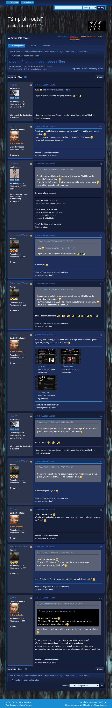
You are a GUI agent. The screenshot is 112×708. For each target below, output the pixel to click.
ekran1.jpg (44, 366)
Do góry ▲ (102, 702)
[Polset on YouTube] (11, 112)
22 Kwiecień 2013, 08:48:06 (45, 163)
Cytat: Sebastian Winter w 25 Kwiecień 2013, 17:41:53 (60, 604)
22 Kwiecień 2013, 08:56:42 (45, 235)
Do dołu (12, 77)
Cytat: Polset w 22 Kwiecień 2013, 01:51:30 (56, 241)
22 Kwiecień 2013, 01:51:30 (45, 85)
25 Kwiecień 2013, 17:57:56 (45, 598)
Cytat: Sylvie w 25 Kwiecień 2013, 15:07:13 (56, 553)
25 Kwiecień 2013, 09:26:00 (45, 461)
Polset (13, 84)
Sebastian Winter (19, 235)
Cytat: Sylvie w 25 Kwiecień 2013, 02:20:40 (56, 422)
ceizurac (14, 163)
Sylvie (86, 52)
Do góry (12, 669)
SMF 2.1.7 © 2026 (12, 702)
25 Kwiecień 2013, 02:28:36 (45, 416)
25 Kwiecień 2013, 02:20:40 (47, 334)
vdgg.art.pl (74, 36)
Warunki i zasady (91, 702)
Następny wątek (96, 69)
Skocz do (65, 685)
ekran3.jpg (44, 393)
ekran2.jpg (68, 366)
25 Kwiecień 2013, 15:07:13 (45, 509)
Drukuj (100, 77)
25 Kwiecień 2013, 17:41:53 (45, 547)
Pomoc (81, 702)
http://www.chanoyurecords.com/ (56, 90)
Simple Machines (25, 702)
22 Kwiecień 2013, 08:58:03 (45, 283)
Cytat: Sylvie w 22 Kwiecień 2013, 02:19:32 (56, 169)
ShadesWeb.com (25, 705)
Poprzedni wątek (79, 69)
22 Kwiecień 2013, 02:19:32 (45, 126)
